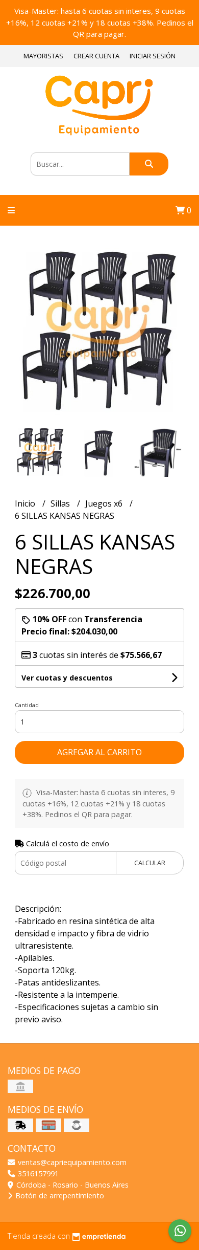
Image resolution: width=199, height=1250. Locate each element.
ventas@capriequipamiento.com (71, 1162)
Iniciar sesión (153, 55)
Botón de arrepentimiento (58, 1195)
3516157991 (37, 1173)
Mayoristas (43, 55)
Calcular (149, 862)
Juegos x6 (105, 503)
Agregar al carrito (99, 752)
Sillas (61, 503)
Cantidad (27, 705)
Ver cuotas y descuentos (67, 678)
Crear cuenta (96, 55)
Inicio (26, 503)
